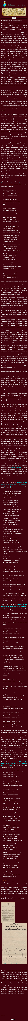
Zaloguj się (3, 1015)
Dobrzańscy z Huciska (16, 5)
